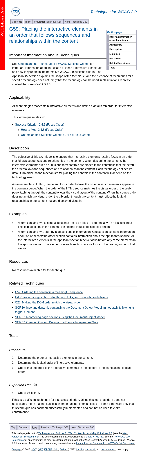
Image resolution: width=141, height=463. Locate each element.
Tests (112, 67)
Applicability (115, 45)
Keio (55, 449)
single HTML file (94, 436)
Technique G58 (48, 21)
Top (13, 427)
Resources (115, 58)
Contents (17, 21)
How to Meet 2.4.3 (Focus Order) (42, 129)
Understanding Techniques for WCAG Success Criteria (53, 63)
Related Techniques (119, 63)
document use (108, 449)
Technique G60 (76, 21)
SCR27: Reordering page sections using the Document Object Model (60, 317)
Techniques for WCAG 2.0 (113, 12)
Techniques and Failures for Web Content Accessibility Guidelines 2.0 (75, 433)
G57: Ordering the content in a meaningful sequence (49, 292)
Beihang (64, 449)
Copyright (17, 449)
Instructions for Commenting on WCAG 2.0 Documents (105, 443)
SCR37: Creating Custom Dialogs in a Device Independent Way (56, 322)
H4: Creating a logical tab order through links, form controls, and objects (61, 297)
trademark (90, 449)
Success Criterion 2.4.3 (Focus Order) (39, 124)
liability (80, 449)
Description (115, 49)
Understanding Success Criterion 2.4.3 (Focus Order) (55, 134)
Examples (114, 54)
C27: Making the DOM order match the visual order (48, 302)
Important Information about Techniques (120, 38)
